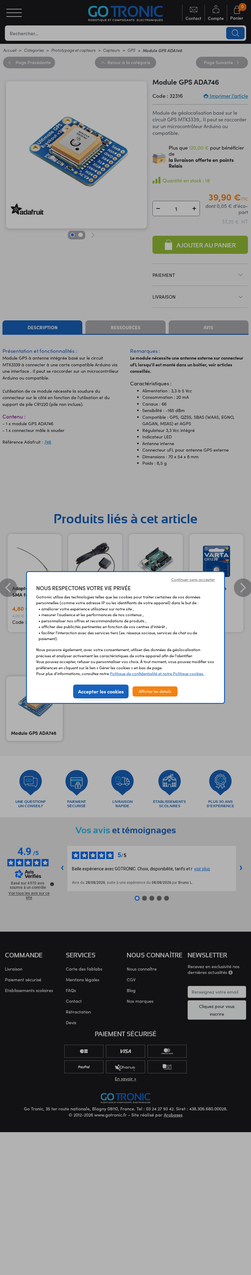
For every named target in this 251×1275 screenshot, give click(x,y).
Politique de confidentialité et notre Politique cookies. (157, 673)
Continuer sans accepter (193, 579)
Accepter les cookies (101, 691)
